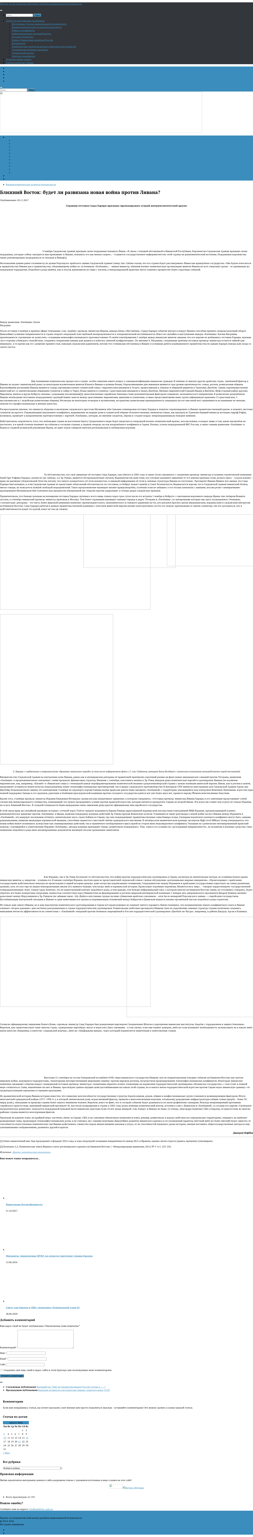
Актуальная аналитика (18, 71)
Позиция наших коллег (19, 59)
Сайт (2, 1364)
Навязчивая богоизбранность (24, 1204)
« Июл (6, 1452)
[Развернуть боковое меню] (1, 1382)
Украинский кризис (23, 53)
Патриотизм (18, 43)
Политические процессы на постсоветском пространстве (44, 46)
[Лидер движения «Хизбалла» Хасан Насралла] (22, 316)
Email (3, 1358)
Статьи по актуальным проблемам (25, 20)
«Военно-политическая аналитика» (31, 1152)
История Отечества (22, 36)
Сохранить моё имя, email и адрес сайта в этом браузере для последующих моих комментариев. (58, 1370)
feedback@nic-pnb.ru (41, 1509)
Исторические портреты (19, 77)
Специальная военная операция (30, 49)
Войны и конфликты (23, 30)
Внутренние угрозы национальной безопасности (39, 24)
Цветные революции (23, 56)
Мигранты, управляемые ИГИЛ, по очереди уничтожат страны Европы (49, 1255)
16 (27, 1437)
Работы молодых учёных (20, 62)
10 (4, 1437)
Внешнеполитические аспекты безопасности (37, 27)
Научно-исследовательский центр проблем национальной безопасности (41, 4)
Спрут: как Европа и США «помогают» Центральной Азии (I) (43, 1307)
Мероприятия (14, 81)
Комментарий (8, 1347)
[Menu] (1, 10)
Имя (3, 1353)
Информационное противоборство (31, 33)
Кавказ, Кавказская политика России (32, 40)
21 (19, 1441)
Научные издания (16, 74)
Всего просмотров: (17, 1497)
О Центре (11, 68)
